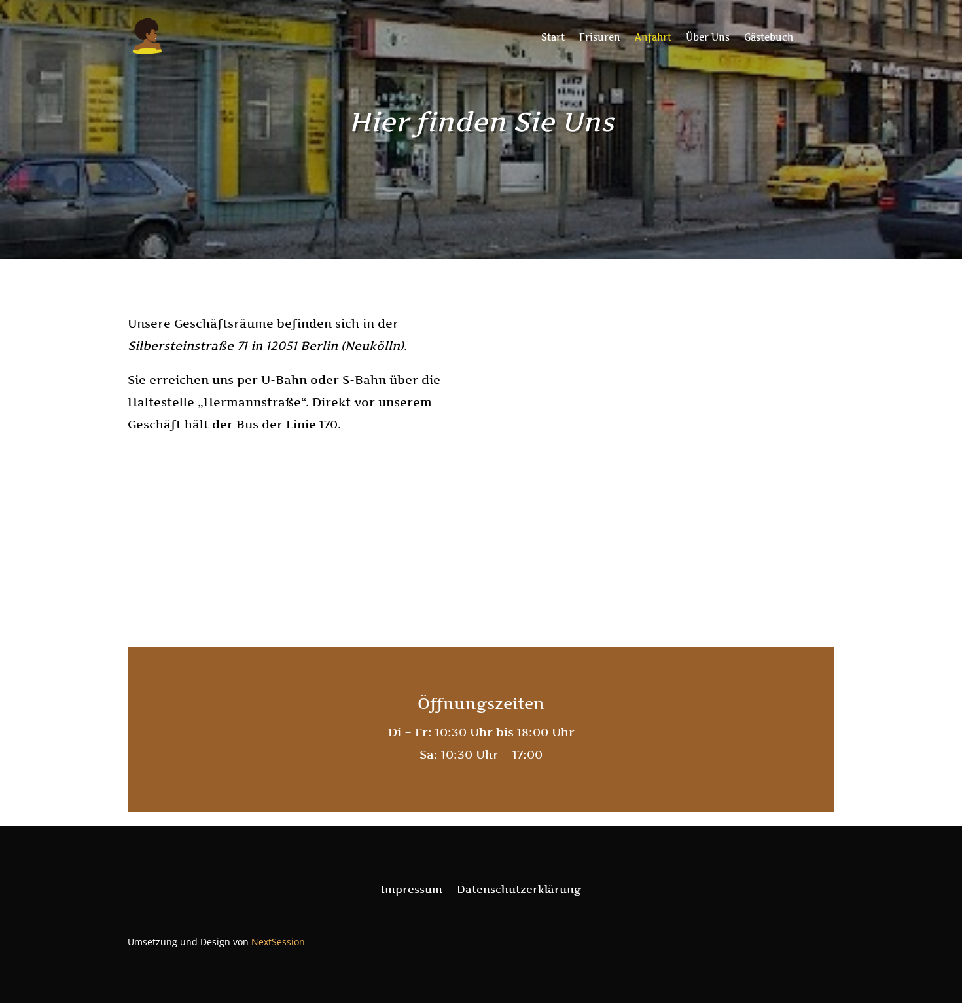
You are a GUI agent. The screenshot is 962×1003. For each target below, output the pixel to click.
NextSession (278, 942)
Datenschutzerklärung (519, 890)
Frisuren (599, 38)
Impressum (411, 890)
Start (553, 38)
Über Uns (708, 38)
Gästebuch (768, 38)
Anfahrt (653, 38)
